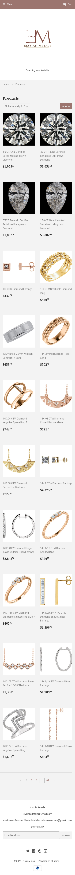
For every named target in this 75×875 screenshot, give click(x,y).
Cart (69, 4)
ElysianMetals (28, 861)
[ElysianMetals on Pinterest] (40, 851)
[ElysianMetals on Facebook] (34, 851)
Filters (66, 106)
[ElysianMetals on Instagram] (45, 851)
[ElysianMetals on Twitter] (28, 851)
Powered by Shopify (49, 861)
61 (47, 780)
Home (6, 84)
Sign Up (66, 835)
